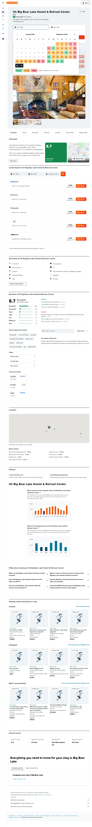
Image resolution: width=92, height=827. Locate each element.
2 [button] (17, 48)
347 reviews (27, 17)
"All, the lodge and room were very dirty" (55, 319)
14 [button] (38, 53)
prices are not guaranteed (44, 794)
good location (29, 339)
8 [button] (57, 48)
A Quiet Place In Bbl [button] (76, 707)
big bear (12, 343)
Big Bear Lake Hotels (14, 817)
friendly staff (13, 335)
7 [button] (38, 48)
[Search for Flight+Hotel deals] (3, 19)
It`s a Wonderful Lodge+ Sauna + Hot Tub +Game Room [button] (19, 707)
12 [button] (30, 53)
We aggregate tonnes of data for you (22, 803)
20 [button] (34, 57)
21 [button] (38, 57)
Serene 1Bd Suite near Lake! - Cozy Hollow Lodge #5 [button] (78, 631)
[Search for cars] (3, 16)
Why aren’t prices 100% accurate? (21, 806)
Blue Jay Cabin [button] (14, 668)
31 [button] (21, 65)
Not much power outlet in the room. (54, 321)
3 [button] (21, 48)
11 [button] (25, 53)
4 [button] (25, 48)
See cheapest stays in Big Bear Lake (78, 645)
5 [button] (30, 48)
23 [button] (17, 61)
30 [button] (17, 65)
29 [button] (43, 61)
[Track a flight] (3, 28)
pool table (33, 335)
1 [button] (57, 44)
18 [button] (26, 57)
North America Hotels (28, 815)
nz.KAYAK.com (12, 815)
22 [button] (43, 57)
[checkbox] (18, 378)
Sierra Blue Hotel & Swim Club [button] (79, 668)
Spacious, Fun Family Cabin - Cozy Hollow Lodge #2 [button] (38, 631)
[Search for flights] (3, 8)
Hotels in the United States (42, 815)
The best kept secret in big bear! (53, 302)
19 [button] (30, 57)
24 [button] (21, 61)
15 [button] (43, 53)
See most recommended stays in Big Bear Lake (75, 683)
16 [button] (17, 57)
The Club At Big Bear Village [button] (58, 705)
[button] (3, 3)
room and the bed (23, 335)
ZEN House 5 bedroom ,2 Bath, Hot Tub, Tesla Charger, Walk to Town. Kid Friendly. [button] (39, 708)
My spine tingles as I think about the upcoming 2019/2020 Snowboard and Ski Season (62, 315)
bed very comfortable (15, 347)
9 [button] (17, 53)
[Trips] (3, 33)
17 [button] (21, 57)
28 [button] (39, 61)
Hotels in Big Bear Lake (19, 779)
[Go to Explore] (3, 25)
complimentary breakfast (16, 339)
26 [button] (30, 61)
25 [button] (26, 61)
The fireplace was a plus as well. (53, 304)
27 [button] (34, 61)
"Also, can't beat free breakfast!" (53, 307)
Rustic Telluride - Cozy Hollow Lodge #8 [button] (58, 631)
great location (32, 347)
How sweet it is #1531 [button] (16, 630)
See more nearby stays (82, 606)
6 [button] (34, 48)
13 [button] (34, 53)
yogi (25, 347)
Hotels (19, 815)
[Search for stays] (3, 12)
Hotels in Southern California (70, 815)
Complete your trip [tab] (17, 768)
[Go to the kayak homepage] (12, 3)
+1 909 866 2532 (18, 22)
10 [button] (21, 53)
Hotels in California (56, 815)
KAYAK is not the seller (18, 800)
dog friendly (19, 343)
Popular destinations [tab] (32, 768)
